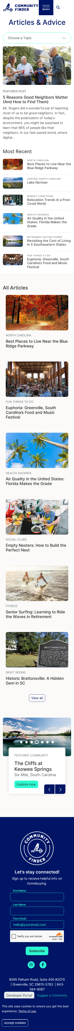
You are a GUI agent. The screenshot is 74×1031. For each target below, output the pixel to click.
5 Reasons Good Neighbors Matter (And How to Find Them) (35, 99)
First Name (19, 890)
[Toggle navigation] (46, 7)
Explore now (26, 784)
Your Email (19, 918)
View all (37, 698)
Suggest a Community (52, 995)
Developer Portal (19, 995)
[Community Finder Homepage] (21, 7)
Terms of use (27, 1011)
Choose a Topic (20, 38)
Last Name (19, 904)
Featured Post (14, 91)
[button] (60, 789)
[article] (37, 162)
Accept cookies (15, 1023)
